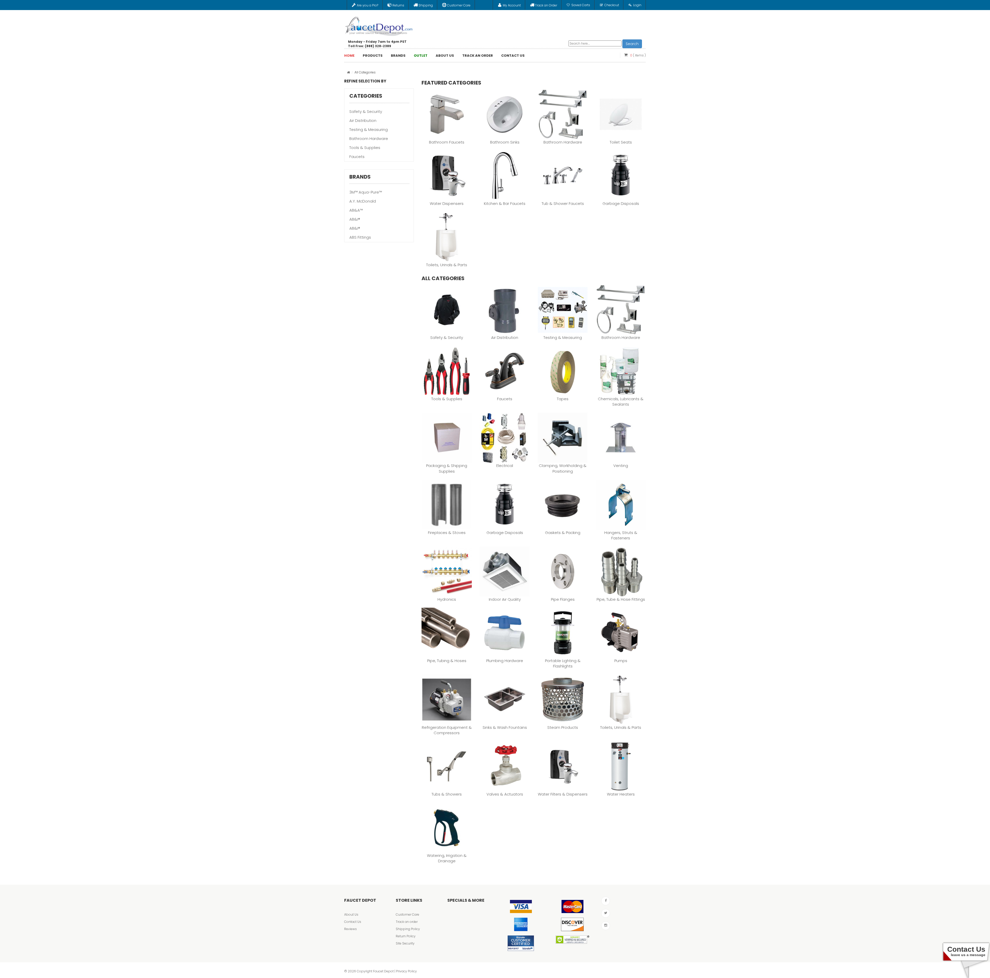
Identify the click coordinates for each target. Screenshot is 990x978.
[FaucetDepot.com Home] (379, 25)
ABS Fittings (360, 237)
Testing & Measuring (368, 129)
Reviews (350, 929)
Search (632, 43)
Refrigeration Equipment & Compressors (447, 730)
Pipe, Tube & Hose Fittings (621, 599)
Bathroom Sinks (504, 142)
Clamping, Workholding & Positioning (563, 468)
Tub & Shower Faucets (563, 203)
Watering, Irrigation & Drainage (447, 858)
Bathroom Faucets (446, 142)
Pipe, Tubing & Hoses (446, 660)
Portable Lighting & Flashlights (563, 663)
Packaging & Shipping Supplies (446, 468)
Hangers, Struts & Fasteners (620, 535)
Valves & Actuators (504, 794)
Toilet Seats (621, 142)
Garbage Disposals (621, 203)
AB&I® (354, 219)
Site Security (405, 943)
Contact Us (352, 922)
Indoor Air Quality (505, 599)
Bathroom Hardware (368, 138)
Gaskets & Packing (562, 532)
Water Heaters (621, 794)
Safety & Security (365, 111)
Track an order (407, 922)
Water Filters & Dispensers (563, 794)
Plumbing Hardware (504, 660)
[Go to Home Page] (348, 72)
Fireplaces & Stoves (447, 532)
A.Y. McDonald (362, 201)
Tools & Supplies (364, 147)
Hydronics (447, 599)
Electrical (504, 465)
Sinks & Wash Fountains (505, 727)
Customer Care (407, 914)
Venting (620, 465)
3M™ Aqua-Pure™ (365, 192)
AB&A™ (356, 210)
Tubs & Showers (447, 794)
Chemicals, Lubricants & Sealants (621, 401)
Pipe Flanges (563, 599)
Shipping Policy (408, 929)
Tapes (562, 399)
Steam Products (562, 727)
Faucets (357, 156)
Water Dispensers (447, 203)
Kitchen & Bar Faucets (504, 203)
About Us (351, 914)
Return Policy (406, 936)
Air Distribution (362, 120)
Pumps (620, 660)
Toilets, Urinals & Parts (446, 265)
